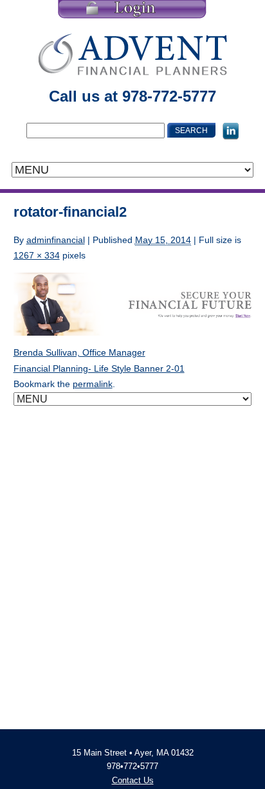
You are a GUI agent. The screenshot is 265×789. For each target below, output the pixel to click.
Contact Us (133, 780)
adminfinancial (55, 240)
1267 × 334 (37, 255)
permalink (93, 384)
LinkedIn (231, 131)
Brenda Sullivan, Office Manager (79, 352)
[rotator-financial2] (133, 303)
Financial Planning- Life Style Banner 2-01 (99, 368)
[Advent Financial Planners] (133, 53)
